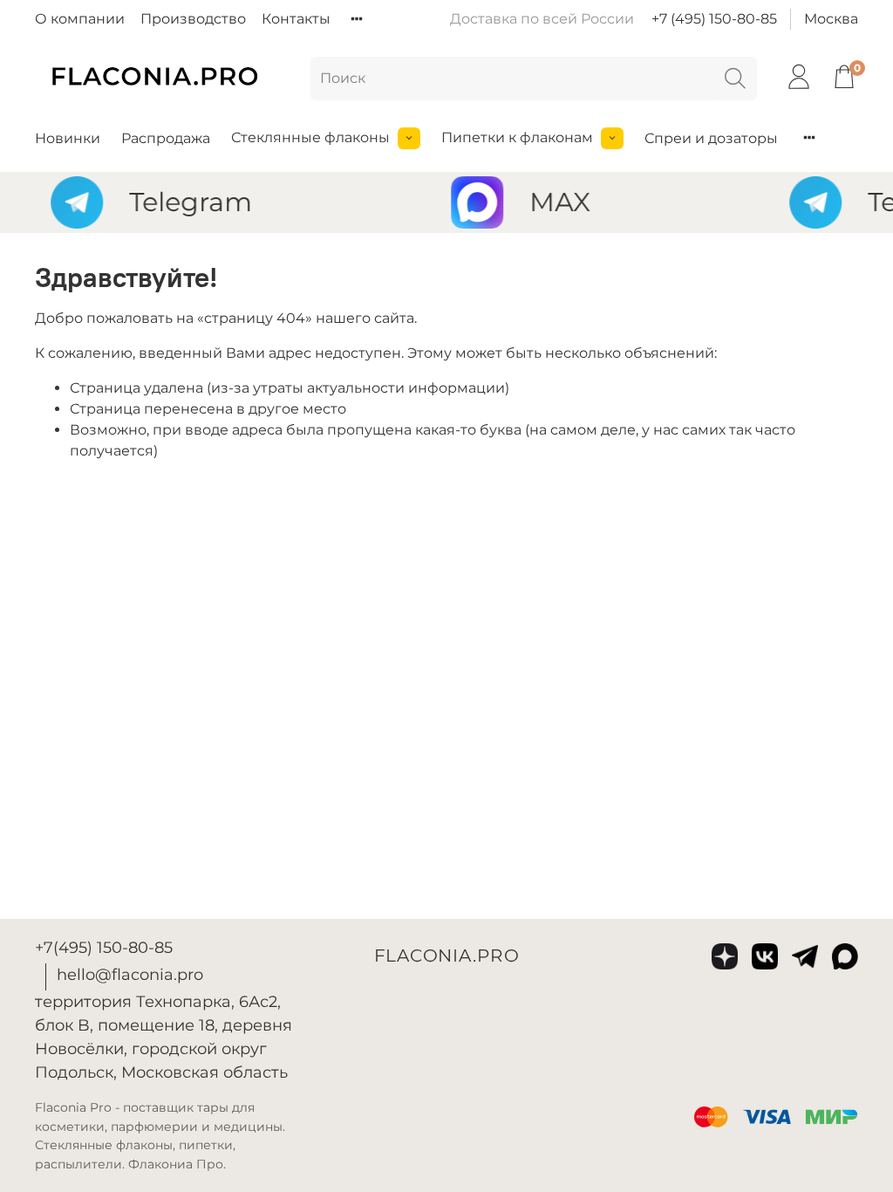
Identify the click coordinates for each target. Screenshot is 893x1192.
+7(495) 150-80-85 (104, 947)
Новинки (67, 138)
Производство (193, 18)
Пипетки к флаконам (517, 137)
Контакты (296, 18)
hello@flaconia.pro (130, 974)
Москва (831, 18)
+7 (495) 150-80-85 (714, 18)
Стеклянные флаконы (310, 137)
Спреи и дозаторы (711, 138)
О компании (80, 18)
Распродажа (165, 138)
